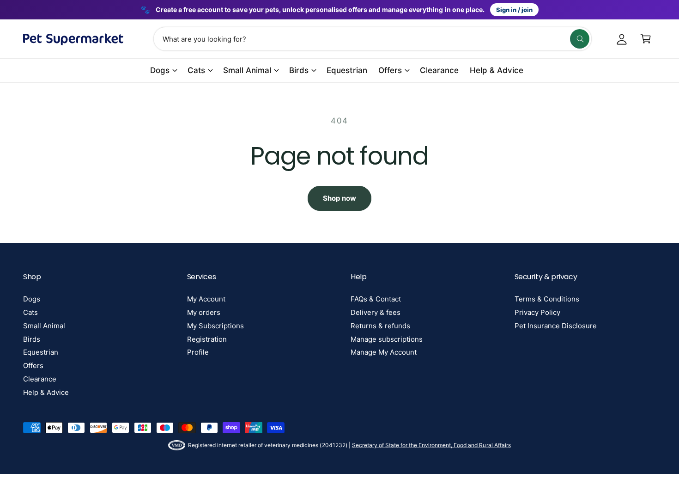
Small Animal (247, 70)
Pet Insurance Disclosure (556, 325)
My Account (206, 299)
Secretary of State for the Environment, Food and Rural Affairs (431, 445)
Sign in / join (514, 9)
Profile (198, 352)
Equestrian (40, 352)
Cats (196, 70)
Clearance (39, 379)
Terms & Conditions (547, 299)
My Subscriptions (215, 325)
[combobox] (372, 39)
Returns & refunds (380, 325)
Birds (299, 70)
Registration (207, 339)
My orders (203, 312)
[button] (646, 39)
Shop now (339, 198)
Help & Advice (46, 392)
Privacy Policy (537, 312)
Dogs (160, 70)
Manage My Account (384, 352)
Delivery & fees (375, 312)
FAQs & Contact (376, 299)
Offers (390, 70)
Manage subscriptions (387, 339)
